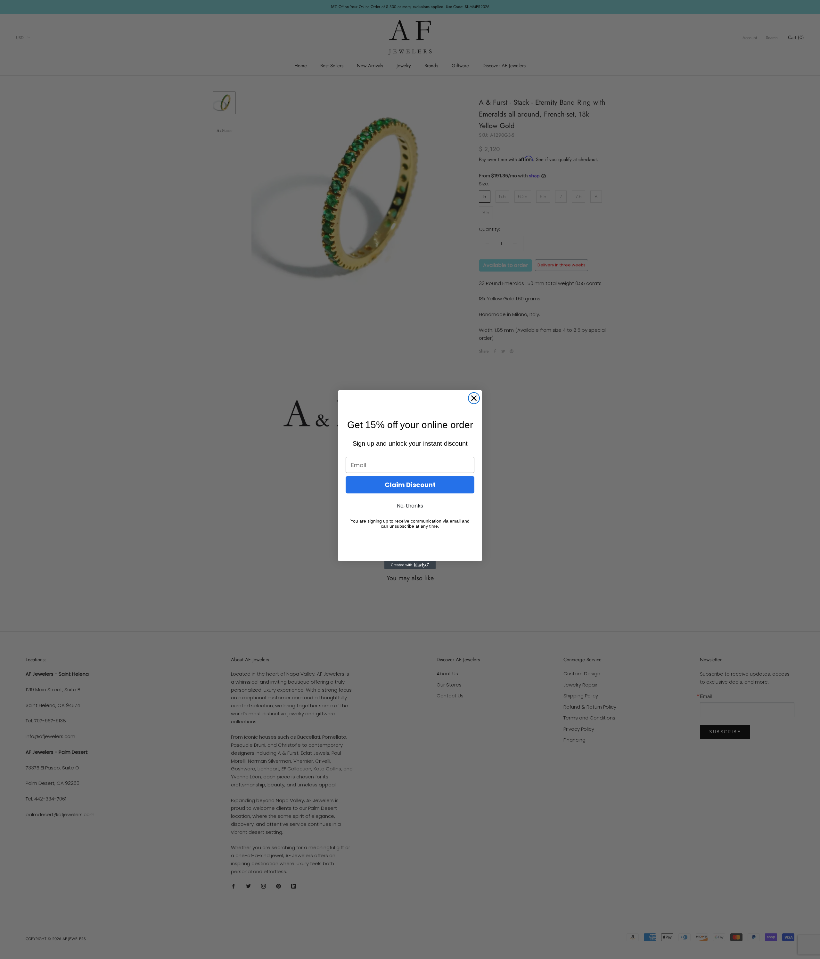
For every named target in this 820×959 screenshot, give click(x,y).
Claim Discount (410, 484)
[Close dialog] (474, 398)
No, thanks (410, 505)
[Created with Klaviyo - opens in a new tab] (410, 565)
